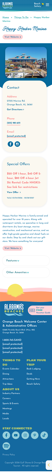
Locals (6, 419)
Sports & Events (11, 403)
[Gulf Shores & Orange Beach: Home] (7, 6)
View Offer (13, 192)
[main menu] (47, 4)
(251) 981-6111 (13, 123)
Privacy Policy (9, 455)
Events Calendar (11, 369)
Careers (6, 398)
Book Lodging (34, 369)
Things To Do (21, 17)
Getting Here (33, 379)
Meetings (7, 409)
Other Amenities (16, 272)
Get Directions (14, 110)
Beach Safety (33, 384)
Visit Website (12, 37)
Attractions (8, 379)
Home (6, 17)
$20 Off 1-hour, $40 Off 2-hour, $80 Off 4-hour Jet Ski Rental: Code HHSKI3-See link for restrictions (24, 180)
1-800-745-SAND (12, 340)
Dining (6, 374)
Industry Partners (11, 393)
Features (11, 260)
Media (6, 414)
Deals (29, 374)
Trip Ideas (7, 384)
